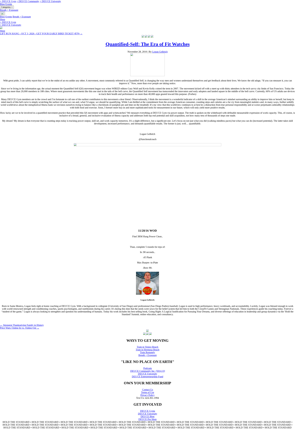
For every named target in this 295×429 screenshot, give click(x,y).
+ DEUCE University (50, 1)
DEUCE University (147, 373)
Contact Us (147, 389)
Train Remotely (147, 352)
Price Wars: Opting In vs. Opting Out (19, 328)
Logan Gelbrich (160, 51)
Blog (2, 4)
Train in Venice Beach (147, 347)
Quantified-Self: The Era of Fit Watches (148, 44)
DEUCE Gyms (147, 411)
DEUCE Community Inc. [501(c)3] (147, 371)
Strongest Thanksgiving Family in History (22, 325)
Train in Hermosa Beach (147, 349)
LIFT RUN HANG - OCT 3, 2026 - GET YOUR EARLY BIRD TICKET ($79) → (41, 33)
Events (8, 4)
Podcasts (147, 368)
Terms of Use (147, 392)
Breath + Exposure (9, 10)
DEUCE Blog (147, 416)
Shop (2, 19)
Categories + (7, 7)
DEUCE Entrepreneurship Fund (147, 376)
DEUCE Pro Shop (147, 419)
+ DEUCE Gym (8, 1)
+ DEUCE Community (28, 1)
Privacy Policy (147, 395)
